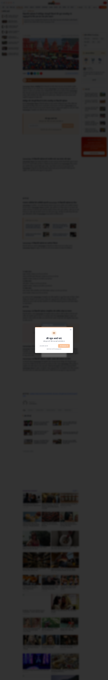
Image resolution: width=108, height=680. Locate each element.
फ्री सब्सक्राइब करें (64, 346)
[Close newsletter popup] (70, 329)
